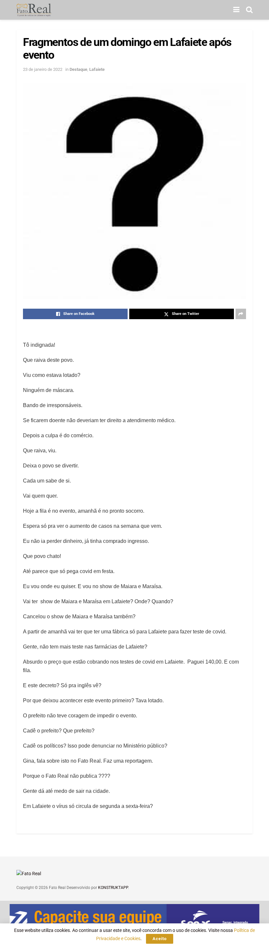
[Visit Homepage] (34, 9)
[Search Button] (249, 10)
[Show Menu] (236, 10)
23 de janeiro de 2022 (42, 69)
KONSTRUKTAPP (113, 887)
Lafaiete (97, 69)
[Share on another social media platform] (241, 314)
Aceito (160, 938)
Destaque (78, 69)
